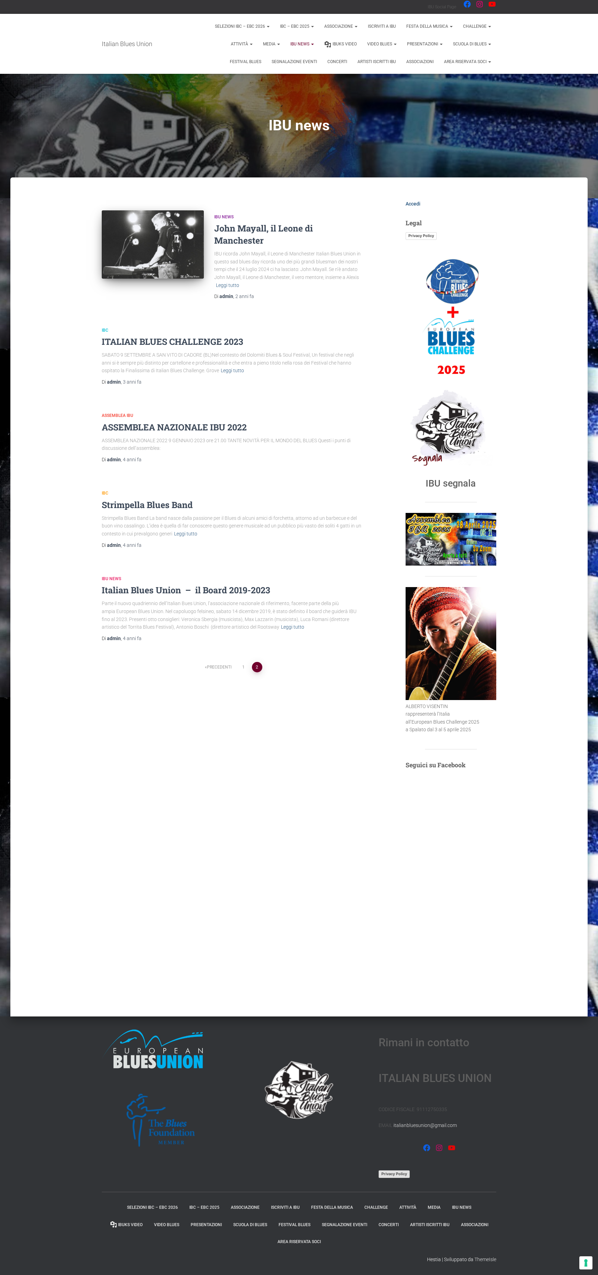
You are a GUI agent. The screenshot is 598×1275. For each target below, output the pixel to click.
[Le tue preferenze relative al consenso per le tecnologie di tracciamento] (585, 1262)
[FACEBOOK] (427, 1148)
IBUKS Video (345, 44)
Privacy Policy (421, 235)
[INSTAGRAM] (439, 1148)
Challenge (475, 26)
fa (244, 296)
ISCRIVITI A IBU (382, 26)
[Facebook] (467, 4)
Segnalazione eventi (294, 61)
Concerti (337, 61)
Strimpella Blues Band (147, 504)
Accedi (413, 204)
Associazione (339, 26)
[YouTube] (492, 4)
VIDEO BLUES (380, 44)
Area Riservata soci (466, 61)
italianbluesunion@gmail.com (425, 1125)
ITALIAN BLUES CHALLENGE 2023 (172, 341)
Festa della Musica (427, 26)
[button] (268, 26)
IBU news (300, 44)
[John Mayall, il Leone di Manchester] (153, 244)
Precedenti (219, 667)
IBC (105, 330)
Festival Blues (245, 61)
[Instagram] (479, 4)
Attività (240, 44)
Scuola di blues (470, 44)
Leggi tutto (227, 285)
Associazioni (420, 61)
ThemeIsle (485, 1259)
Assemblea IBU (117, 415)
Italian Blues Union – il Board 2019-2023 (186, 590)
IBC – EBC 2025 (295, 26)
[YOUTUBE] (451, 1148)
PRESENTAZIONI (423, 44)
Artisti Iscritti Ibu (376, 61)
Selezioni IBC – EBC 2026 (240, 26)
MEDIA (270, 44)
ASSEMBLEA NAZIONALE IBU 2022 (174, 427)
